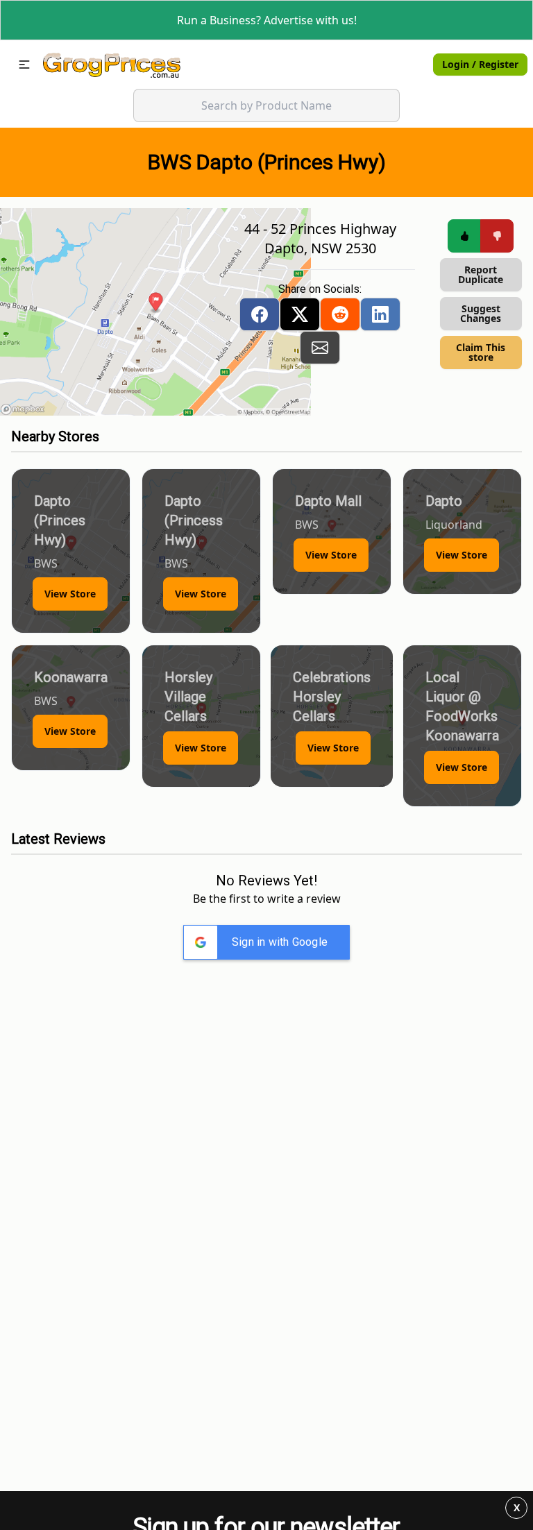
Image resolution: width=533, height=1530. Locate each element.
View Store (70, 593)
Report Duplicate (480, 274)
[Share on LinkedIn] (380, 314)
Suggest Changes (480, 313)
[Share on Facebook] (259, 314)
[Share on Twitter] (300, 314)
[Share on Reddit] (340, 314)
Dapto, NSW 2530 (320, 248)
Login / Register (480, 64)
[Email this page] (320, 347)
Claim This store (480, 352)
